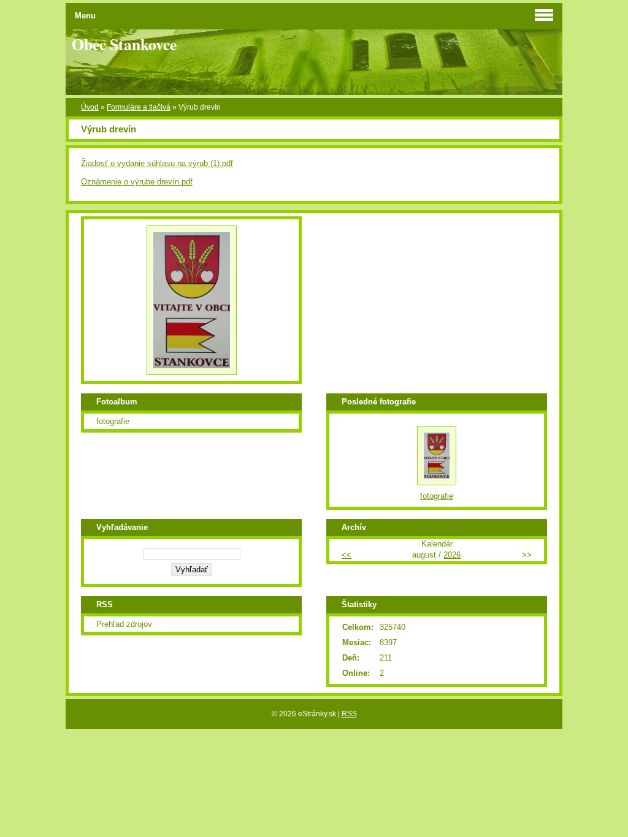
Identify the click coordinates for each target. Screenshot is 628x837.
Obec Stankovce (124, 44)
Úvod (90, 107)
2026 (452, 554)
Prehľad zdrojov (124, 624)
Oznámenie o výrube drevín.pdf (137, 181)
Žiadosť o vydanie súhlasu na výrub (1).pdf (157, 163)
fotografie (112, 421)
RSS (349, 714)
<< (346, 554)
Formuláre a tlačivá (138, 107)
